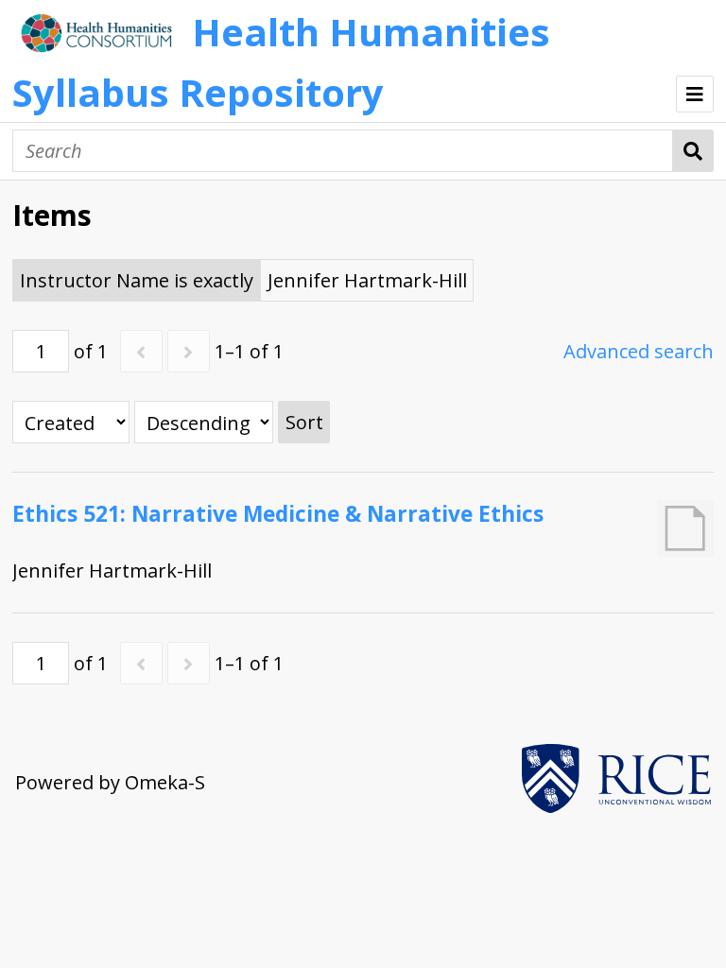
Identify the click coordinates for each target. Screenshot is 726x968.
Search (693, 151)
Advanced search (638, 351)
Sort (304, 422)
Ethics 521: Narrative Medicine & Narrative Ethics (278, 513)
